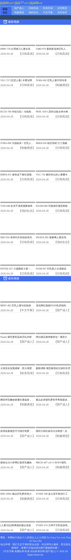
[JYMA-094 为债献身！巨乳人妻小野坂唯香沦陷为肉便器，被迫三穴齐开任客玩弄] (17, 129)
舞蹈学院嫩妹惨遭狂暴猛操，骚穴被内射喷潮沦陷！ (28, 400)
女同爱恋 (62, 8)
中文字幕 (48, 12)
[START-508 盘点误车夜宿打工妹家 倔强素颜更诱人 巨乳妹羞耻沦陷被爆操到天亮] (53, 480)
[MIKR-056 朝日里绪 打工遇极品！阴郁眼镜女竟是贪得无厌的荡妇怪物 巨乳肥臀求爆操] (53, 129)
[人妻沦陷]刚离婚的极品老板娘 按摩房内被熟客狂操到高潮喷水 (34, 525)
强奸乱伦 (33, 12)
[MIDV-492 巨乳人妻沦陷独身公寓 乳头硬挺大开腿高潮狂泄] (17, 292)
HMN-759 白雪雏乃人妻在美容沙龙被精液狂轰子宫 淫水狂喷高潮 (35, 49)
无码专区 (62, 12)
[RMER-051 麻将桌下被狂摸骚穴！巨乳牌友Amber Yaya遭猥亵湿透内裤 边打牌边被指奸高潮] (17, 161)
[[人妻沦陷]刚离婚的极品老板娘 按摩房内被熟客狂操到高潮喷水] (17, 512)
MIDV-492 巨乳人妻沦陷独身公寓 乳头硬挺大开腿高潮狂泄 (31, 305)
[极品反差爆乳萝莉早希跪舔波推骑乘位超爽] (53, 386)
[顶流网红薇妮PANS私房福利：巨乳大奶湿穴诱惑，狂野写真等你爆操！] (53, 292)
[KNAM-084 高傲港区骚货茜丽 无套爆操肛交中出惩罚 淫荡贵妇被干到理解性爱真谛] (53, 192)
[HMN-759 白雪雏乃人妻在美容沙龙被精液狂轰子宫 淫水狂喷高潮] (17, 35)
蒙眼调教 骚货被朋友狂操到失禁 (53, 368)
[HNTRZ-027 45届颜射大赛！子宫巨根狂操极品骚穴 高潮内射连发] (17, 255)
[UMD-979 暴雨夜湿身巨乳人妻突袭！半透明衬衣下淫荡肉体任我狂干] (53, 35)
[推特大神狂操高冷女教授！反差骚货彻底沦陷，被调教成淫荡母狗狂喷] (53, 417)
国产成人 (19, 8)
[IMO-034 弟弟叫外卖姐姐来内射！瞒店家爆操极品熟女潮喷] (17, 224)
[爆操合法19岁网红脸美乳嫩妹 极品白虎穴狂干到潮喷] (17, 449)
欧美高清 (48, 8)
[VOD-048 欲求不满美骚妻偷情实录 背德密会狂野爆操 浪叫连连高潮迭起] (17, 192)
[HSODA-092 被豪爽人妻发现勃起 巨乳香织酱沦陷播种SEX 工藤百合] (53, 224)
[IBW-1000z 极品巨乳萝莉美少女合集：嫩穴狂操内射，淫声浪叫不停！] (17, 480)
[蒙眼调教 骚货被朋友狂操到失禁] (53, 354)
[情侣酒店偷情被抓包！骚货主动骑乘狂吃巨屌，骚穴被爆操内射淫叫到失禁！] (53, 323)
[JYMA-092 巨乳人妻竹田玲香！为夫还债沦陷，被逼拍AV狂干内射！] (53, 67)
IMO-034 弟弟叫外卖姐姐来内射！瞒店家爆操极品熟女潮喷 (31, 237)
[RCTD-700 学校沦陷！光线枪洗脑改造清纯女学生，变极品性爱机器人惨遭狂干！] (17, 98)
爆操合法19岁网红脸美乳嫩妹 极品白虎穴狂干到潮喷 (28, 462)
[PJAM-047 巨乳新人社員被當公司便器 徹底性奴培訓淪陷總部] (53, 255)
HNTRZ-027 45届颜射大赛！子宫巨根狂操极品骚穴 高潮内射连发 (35, 268)
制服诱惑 (19, 12)
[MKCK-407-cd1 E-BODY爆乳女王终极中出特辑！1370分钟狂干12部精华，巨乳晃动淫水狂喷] (53, 449)
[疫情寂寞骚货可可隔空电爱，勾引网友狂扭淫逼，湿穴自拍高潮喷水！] (17, 417)
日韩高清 (33, 8)
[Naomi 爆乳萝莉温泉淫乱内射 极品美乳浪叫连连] (17, 323)
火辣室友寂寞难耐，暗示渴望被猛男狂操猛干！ (25, 368)
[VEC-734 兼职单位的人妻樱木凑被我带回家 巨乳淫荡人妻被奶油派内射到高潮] (53, 161)
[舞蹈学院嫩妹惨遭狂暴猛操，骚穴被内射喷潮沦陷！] (17, 386)
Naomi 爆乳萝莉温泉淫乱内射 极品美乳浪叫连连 (26, 337)
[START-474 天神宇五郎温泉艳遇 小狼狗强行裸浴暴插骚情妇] (53, 512)
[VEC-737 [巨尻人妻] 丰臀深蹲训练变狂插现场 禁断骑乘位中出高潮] (17, 67)
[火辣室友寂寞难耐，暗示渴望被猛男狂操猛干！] (17, 354)
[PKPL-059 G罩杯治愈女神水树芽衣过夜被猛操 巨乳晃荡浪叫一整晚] (53, 98)
